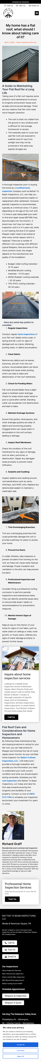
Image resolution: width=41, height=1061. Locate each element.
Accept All (20, 1045)
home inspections (26, 334)
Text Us (22, 6)
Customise (20, 1050)
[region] (20, 1042)
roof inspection (9, 781)
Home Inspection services (26, 42)
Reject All (20, 1056)
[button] (37, 13)
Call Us (10, 6)
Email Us (35, 6)
